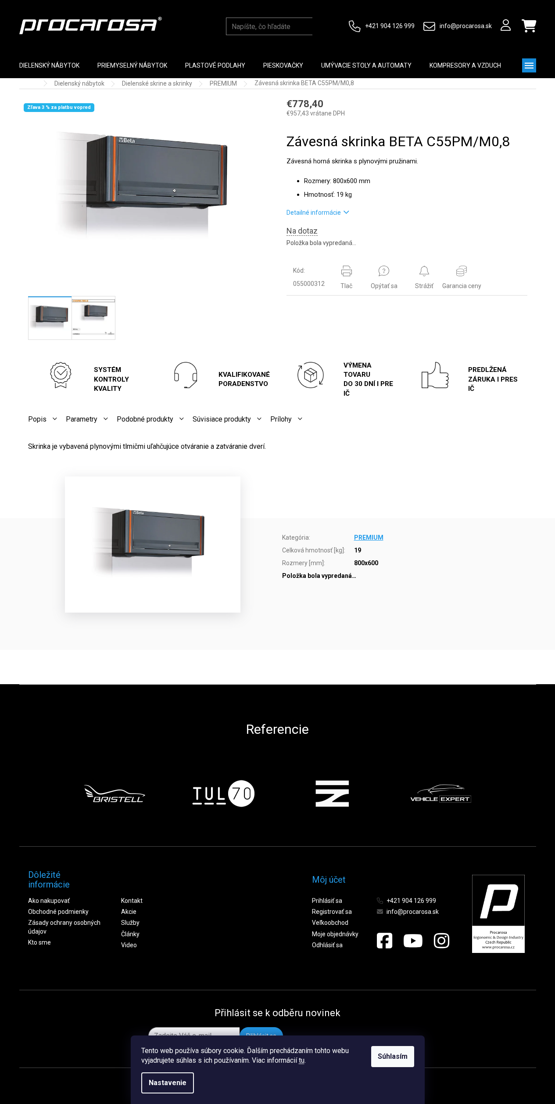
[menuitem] (49, 65)
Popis (37, 419)
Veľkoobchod (330, 922)
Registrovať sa (332, 911)
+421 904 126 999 (390, 25)
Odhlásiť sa (327, 945)
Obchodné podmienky (58, 911)
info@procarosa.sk (466, 25)
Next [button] (493, 793)
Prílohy (281, 419)
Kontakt (132, 900)
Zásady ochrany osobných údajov (64, 926)
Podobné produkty (145, 419)
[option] (114, 793)
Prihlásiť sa (327, 900)
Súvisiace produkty (222, 419)
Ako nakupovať (49, 900)
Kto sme (39, 942)
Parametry (81, 419)
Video (129, 945)
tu (301, 1060)
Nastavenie (167, 1083)
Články (130, 934)
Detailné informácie (313, 212)
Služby (130, 922)
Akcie (128, 911)
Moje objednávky (335, 934)
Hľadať (320, 26)
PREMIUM (368, 537)
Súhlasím (393, 1056)
